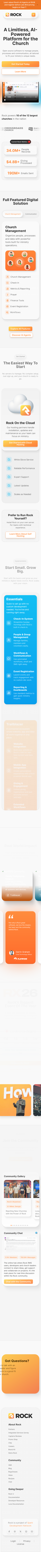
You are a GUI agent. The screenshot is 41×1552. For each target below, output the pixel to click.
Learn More (20, 71)
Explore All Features (20, 329)
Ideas (10, 1475)
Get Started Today (21, 64)
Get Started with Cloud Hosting (20, 443)
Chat (10, 1482)
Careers (11, 1446)
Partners (11, 1429)
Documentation (14, 1497)
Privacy (26, 1541)
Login (13, 1541)
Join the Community (20, 1159)
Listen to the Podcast (20, 1343)
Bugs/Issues (12, 1472)
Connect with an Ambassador (21, 1385)
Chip (10, 1443)
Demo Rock (12, 1453)
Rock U (11, 1494)
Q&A (10, 1465)
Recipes (11, 1478)
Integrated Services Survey (18, 1433)
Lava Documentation (16, 1504)
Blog (10, 1468)
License (20, 1544)
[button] (11, 1223)
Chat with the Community (18, 1279)
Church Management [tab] (13, 214)
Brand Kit (11, 1449)
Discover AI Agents (21, 335)
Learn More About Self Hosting (20, 535)
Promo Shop (13, 1439)
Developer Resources (16, 1501)
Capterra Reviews (15, 1436)
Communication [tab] (31, 214)
